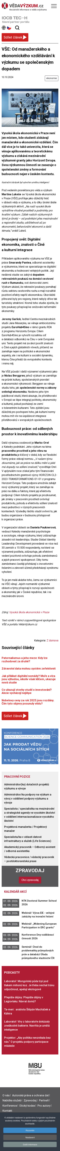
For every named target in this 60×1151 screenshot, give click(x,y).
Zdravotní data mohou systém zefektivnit (29, 668)
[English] (4, 28)
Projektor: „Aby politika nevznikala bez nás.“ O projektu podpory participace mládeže (27, 1041)
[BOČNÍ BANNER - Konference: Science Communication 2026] (30, 746)
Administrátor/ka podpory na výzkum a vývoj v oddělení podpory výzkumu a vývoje (27, 798)
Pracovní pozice (17, 776)
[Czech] (9, 28)
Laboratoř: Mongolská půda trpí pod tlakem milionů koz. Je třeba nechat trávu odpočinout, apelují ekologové (29, 985)
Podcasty (12, 972)
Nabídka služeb (11, 1100)
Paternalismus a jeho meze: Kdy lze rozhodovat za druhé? (25, 659)
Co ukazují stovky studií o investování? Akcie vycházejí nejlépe (27, 691)
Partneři (44, 1100)
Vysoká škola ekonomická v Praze (29, 612)
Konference (9, 1105)
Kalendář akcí (15, 891)
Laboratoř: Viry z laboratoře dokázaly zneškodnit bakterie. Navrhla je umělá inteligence (27, 1025)
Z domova (52, 640)
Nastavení (30, 1137)
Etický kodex (27, 1105)
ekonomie (51, 78)
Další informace (30, 1144)
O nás (6, 1095)
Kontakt (7, 1110)
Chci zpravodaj (30, 880)
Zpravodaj (30, 870)
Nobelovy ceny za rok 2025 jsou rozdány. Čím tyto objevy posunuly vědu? (28, 702)
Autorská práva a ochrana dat (30, 1095)
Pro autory (44, 1105)
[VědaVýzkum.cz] (29, 6)
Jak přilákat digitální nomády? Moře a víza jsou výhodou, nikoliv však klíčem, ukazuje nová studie (29, 679)
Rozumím (30, 1130)
